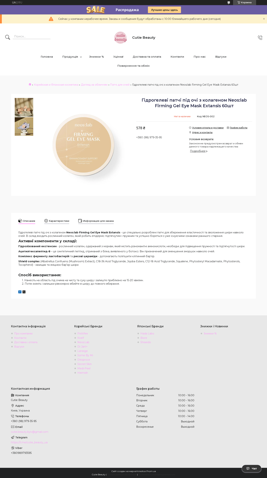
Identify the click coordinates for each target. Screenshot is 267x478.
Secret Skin (84, 364)
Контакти (177, 56)
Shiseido (145, 342)
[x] (24, 292)
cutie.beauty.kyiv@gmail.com (29, 431)
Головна (47, 56)
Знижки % (96, 56)
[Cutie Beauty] (120, 38)
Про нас (200, 56)
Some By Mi (85, 355)
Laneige (82, 351)
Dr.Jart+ (82, 346)
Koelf (80, 338)
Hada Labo (147, 333)
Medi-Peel (83, 368)
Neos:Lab (83, 342)
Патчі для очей (120, 84)
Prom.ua (151, 471)
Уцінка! (118, 56)
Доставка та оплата (147, 56)
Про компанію (23, 333)
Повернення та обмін (133, 65)
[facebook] (19, 292)
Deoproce (83, 359)
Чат (254, 468)
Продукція (70, 56)
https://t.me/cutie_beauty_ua (29, 442)
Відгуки (220, 56)
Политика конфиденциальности (156, 474)
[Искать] (8, 37)
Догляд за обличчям (94, 84)
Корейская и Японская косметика (56, 84)
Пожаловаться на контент (122, 474)
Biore (143, 338)
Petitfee (82, 333)
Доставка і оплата (25, 342)
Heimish (82, 372)
